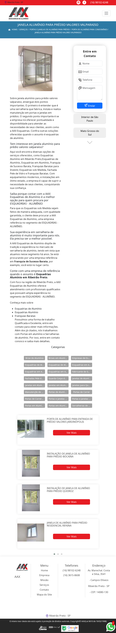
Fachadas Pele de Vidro (35, 378)
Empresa (44, 575)
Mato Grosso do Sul (90, 132)
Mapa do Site (44, 594)
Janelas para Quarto (82, 385)
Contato (44, 589)
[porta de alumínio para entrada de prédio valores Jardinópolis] (30, 428)
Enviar (91, 105)
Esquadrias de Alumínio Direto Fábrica (59, 364)
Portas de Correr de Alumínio (35, 398)
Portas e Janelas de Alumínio (59, 398)
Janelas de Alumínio (82, 378)
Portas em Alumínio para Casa (59, 405)
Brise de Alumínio (35, 358)
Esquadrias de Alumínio (35, 364)
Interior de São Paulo (89, 118)
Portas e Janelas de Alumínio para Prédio (82, 398)
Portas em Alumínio (35, 405)
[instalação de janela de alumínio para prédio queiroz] (30, 497)
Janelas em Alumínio (35, 385)
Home (44, 570)
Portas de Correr (81, 392)
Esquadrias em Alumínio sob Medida (59, 371)
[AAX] (18, 13)
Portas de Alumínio (58, 392)
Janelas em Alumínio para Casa (59, 385)
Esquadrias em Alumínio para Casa (35, 371)
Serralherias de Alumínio (82, 405)
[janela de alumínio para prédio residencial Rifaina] (30, 532)
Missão (44, 580)
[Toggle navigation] (106, 13)
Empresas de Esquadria (82, 358)
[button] (54, 554)
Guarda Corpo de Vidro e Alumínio (59, 378)
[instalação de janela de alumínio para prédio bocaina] (30, 463)
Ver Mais (72, 432)
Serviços (44, 585)
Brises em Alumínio (58, 358)
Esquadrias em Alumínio (82, 364)
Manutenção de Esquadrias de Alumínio (35, 392)
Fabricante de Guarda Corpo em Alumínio (82, 371)
